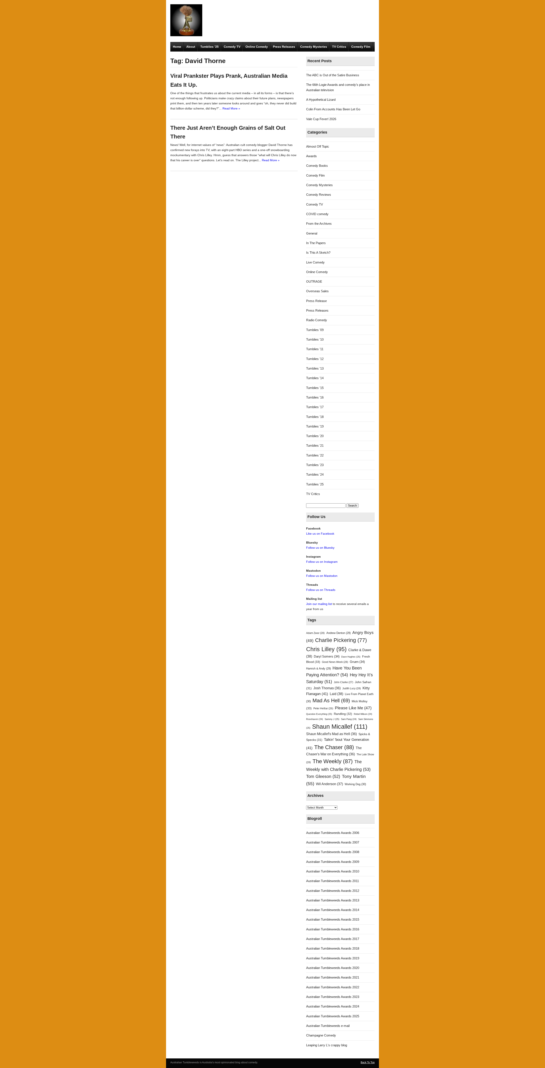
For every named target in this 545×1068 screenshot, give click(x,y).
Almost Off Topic (317, 146)
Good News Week (335, 662)
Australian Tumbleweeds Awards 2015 (332, 919)
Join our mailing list (319, 604)
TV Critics (339, 46)
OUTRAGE (314, 281)
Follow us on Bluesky (320, 547)
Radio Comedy (316, 320)
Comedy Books (317, 165)
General (311, 233)
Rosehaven (314, 719)
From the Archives (319, 223)
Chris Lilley (326, 649)
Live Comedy (315, 262)
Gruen (357, 662)
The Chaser (334, 747)
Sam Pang (349, 719)
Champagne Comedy (321, 1035)
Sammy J (332, 719)
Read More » (231, 108)
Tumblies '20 (315, 436)
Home (177, 46)
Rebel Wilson (363, 714)
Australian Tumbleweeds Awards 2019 (332, 958)
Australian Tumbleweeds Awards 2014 (332, 910)
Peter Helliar (323, 708)
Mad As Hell (331, 700)
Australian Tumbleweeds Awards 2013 (332, 900)
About (190, 46)
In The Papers (316, 243)
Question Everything (319, 714)
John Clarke (343, 682)
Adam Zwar (315, 633)
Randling (343, 713)
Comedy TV (232, 46)
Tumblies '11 (314, 349)
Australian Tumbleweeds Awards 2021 (332, 977)
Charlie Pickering (341, 640)
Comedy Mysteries (313, 46)
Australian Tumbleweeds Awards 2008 (332, 852)
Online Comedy (256, 46)
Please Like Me (353, 708)
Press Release (316, 301)
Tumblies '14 (315, 378)
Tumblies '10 (315, 339)
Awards (311, 156)
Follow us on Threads (320, 590)
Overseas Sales (317, 291)
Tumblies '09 (315, 330)
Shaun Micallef (339, 726)
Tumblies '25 (315, 484)
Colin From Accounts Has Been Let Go (333, 109)
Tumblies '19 (315, 426)
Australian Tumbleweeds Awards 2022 (332, 987)
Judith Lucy (351, 688)
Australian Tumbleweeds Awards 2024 (332, 1006)
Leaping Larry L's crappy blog (326, 1045)
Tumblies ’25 (209, 46)
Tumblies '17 (315, 407)
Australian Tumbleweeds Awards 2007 (332, 842)
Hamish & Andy (318, 668)
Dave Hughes (350, 656)
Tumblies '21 (315, 445)
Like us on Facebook (320, 533)
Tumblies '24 (315, 474)
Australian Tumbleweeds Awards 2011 (332, 881)
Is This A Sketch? (318, 252)
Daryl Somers (327, 656)
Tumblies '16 (315, 397)
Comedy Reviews (318, 194)
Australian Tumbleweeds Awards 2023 (332, 997)
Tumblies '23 (315, 465)
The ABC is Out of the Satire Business (332, 75)
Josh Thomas (327, 688)
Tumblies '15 (315, 388)
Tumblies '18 (315, 417)
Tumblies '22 (315, 455)
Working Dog (355, 784)
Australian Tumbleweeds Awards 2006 (332, 833)
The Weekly (333, 761)
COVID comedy (317, 214)
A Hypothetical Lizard (321, 99)
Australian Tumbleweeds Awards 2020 (332, 968)
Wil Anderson (329, 784)
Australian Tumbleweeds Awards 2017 (332, 939)
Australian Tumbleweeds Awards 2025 (332, 1016)
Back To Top (368, 1062)
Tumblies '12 (315, 359)
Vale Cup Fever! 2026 (321, 119)
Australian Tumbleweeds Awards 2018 (332, 948)
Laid (336, 694)
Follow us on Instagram (322, 561)
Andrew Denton (338, 633)
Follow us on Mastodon (321, 575)
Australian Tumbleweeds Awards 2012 (332, 890)
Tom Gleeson (323, 776)
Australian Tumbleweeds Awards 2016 (332, 929)
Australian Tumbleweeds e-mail (328, 1026)
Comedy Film (360, 46)
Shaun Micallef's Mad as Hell (331, 734)
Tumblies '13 (315, 368)
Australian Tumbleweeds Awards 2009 (332, 862)
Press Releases (284, 46)
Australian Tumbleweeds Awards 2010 (332, 871)
